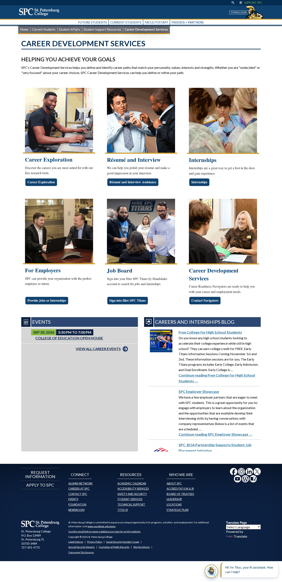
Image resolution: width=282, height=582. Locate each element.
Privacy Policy (94, 541)
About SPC (174, 483)
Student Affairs (69, 29)
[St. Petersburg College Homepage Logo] (40, 524)
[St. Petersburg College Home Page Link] (40, 12)
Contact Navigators (204, 300)
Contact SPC (77, 494)
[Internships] (223, 120)
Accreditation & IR (180, 488)
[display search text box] (233, 2)
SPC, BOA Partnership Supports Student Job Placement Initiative (215, 448)
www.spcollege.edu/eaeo (101, 526)
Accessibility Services (133, 488)
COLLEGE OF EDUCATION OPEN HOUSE (69, 338)
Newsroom (76, 510)
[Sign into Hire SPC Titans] (141, 231)
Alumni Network (80, 483)
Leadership (174, 499)
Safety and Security (132, 494)
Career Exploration (41, 182)
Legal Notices (75, 541)
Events (73, 499)
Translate (240, 536)
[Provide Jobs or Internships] (59, 231)
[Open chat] (211, 571)
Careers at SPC (78, 488)
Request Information (40, 474)
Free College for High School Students (210, 332)
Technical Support (131, 504)
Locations (174, 504)
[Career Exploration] (59, 120)
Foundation (77, 504)
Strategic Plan (177, 510)
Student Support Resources (102, 29)
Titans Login (239, 12)
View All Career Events (98, 349)
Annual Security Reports (81, 547)
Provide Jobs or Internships (46, 300)
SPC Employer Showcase (199, 391)
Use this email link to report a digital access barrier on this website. (104, 531)
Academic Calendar (131, 483)
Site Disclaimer (141, 547)
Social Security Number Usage (122, 541)
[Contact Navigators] (223, 231)
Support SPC (253, 2)
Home (24, 29)
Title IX (122, 510)
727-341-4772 (30, 547)
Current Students (44, 29)
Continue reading (217, 378)
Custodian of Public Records (114, 547)
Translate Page (236, 522)
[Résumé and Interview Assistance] (141, 120)
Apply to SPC (40, 484)
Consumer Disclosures (81, 552)
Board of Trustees (180, 494)
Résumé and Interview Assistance (132, 182)
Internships (199, 182)
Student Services (129, 499)
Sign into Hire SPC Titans (127, 300)
